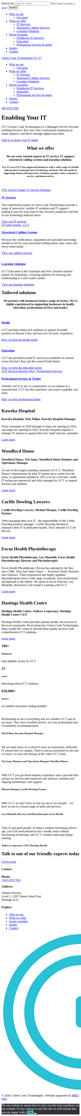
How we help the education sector (22, 367)
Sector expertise (18, 34)
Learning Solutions (28, 31)
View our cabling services (17, 253)
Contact (13, 51)
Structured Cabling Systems (19, 232)
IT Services (23, 24)
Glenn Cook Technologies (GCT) (22, 58)
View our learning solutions (18, 284)
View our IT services (14, 221)
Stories (13, 48)
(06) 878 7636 (10, 108)
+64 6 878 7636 (11, 880)
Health (6, 322)
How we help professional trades (21, 399)
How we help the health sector (20, 339)
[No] (35, 1113)
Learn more (8, 439)
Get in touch (9, 861)
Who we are (16, 14)
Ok (30, 1112)
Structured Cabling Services (33, 27)
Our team (22, 17)
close (4, 7)
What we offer (17, 21)
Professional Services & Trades (21, 378)
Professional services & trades (34, 44)
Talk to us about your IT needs (20, 140)
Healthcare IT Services (30, 38)
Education (23, 41)
